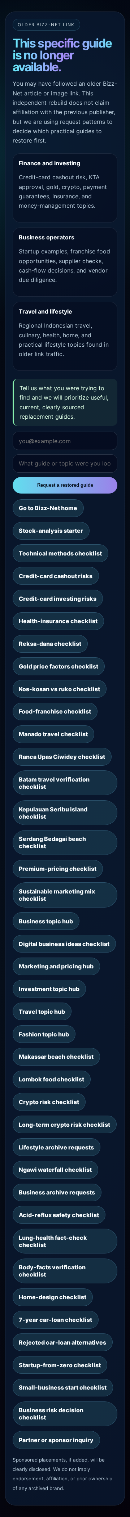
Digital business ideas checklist (64, 943)
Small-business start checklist (63, 1387)
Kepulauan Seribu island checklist (53, 813)
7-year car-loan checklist (55, 1319)
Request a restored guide (65, 485)
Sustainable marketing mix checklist (57, 895)
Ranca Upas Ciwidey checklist (62, 756)
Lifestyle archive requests (56, 1147)
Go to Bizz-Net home (48, 508)
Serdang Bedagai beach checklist (52, 842)
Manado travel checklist (53, 734)
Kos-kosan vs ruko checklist (59, 689)
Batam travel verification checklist (54, 783)
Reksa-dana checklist (50, 643)
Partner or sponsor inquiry (56, 1440)
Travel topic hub (42, 1011)
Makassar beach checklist (56, 1056)
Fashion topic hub (44, 1034)
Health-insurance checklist (58, 621)
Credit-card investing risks (57, 598)
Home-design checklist (52, 1297)
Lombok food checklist (51, 1079)
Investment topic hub (49, 988)
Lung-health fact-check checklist (53, 1241)
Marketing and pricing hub (56, 966)
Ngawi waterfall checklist (55, 1169)
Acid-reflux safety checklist (59, 1215)
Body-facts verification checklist (52, 1271)
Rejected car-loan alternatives (62, 1342)
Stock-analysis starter (51, 530)
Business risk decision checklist (51, 1413)
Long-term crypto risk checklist (64, 1124)
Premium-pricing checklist (57, 868)
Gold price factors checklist (58, 666)
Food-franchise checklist (55, 711)
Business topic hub (46, 921)
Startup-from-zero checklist (60, 1365)
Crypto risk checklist (49, 1102)
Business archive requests (57, 1192)
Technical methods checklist (60, 553)
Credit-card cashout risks (55, 576)
